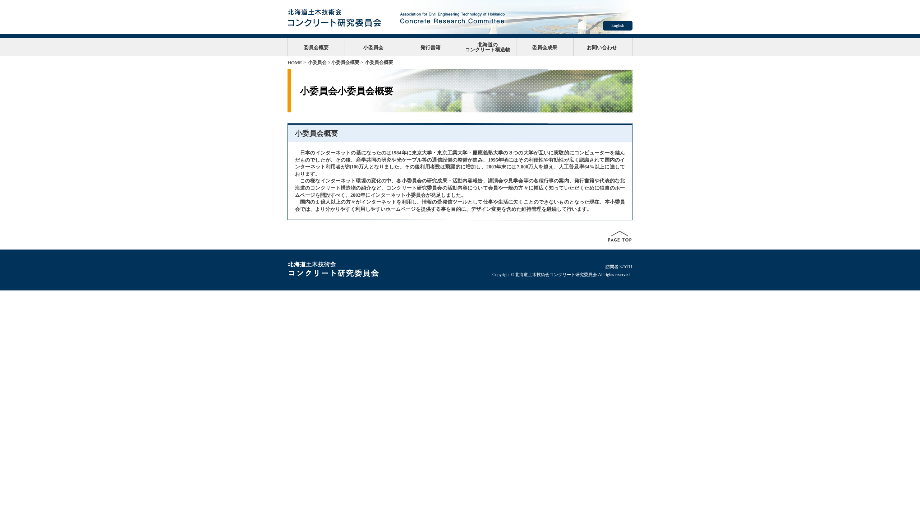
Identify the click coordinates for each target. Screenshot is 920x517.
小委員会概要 (345, 62)
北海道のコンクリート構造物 (487, 47)
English (617, 25)
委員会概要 (316, 47)
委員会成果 (544, 47)
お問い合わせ (602, 47)
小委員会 (373, 47)
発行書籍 (430, 47)
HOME (295, 62)
